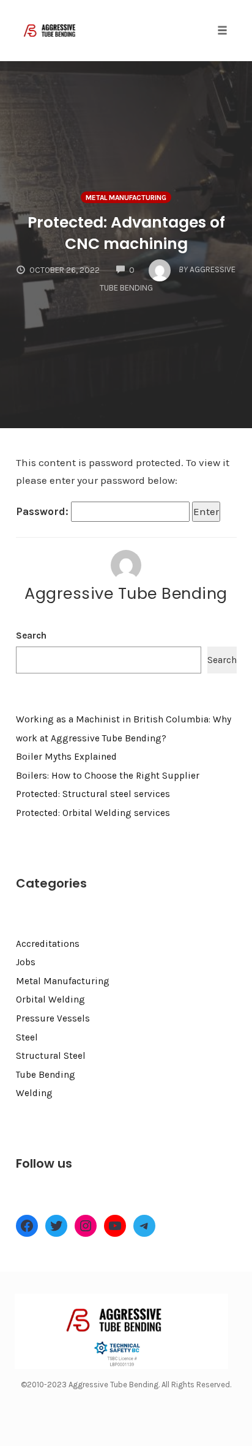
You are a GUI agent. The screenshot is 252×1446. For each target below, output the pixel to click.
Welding (34, 1093)
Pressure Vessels (53, 1018)
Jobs (25, 962)
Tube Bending (45, 1074)
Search (31, 635)
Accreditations (48, 943)
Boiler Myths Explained (66, 756)
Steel (27, 1037)
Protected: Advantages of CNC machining (126, 233)
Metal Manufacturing (126, 197)
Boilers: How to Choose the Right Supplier (107, 775)
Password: (43, 511)
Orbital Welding (50, 999)
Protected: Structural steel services (93, 793)
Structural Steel (51, 1055)
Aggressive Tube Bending (126, 593)
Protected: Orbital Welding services (93, 812)
